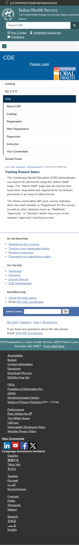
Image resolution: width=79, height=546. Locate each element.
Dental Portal (13, 158)
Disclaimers (49, 322)
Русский (12, 480)
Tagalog (12, 476)
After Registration (18, 128)
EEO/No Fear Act (18, 377)
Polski (11, 500)
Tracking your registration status (29, 248)
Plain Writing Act (17, 413)
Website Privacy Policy (21, 431)
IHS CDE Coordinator (30, 301)
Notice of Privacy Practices (24, 402)
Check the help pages (22, 297)
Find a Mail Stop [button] (54, 346)
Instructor (13, 144)
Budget (12, 360)
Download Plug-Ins (19, 373)
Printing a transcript (21, 252)
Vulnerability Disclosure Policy (26, 427)
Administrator (21, 167)
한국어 (11, 469)
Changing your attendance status (30, 256)
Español (12, 455)
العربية (11, 484)
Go (66, 311)
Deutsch (12, 516)
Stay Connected (13, 438)
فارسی (11, 525)
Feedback (17, 37)
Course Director (19, 279)
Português (14, 505)
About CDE (14, 106)
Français (13, 496)
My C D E (11, 91)
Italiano (12, 509)
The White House (18, 418)
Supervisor (13, 136)
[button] (75, 25)
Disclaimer (14, 368)
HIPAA (11, 393)
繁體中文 (13, 460)
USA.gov (13, 422)
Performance (15, 409)
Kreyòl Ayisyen (16, 489)
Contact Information (20, 364)
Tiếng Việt (13, 464)
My (12, 322)
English (12, 529)
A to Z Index (19, 32)
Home (7, 167)
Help (8, 98)
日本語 (11, 521)
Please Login (39, 64)
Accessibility (15, 355)
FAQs (11, 384)
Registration (14, 121)
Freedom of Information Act (25, 389)
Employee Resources (47, 32)
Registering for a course (24, 244)
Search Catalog (14, 311)
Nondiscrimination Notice (23, 397)
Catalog (10, 83)
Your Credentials (17, 151)
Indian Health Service (38, 10)
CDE (9, 57)
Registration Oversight (35, 167)
